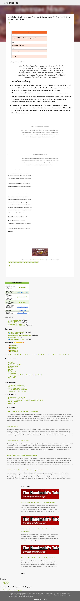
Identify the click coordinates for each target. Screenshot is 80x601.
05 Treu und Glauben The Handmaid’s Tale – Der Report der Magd (38, 557)
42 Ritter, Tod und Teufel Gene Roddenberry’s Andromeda (22, 455)
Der (15, 354)
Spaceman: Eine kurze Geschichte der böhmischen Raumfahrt (25, 400)
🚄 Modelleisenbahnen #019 (16, 339)
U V (62, 354)
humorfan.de (22, 302)
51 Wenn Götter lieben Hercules (17, 387)
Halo (9, 370)
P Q (47, 354)
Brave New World (13, 366)
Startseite (6, 582)
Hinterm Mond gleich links (15, 262)
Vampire (5, 583)
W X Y (68, 354)
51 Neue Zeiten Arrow (12, 426)
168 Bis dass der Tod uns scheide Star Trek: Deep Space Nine (22, 411)
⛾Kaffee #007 (12, 337)
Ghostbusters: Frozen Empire (16, 397)
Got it (45, 599)
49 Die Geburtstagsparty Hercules (17, 389)
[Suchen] (20, 3)
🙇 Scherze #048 (13, 351)
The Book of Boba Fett (14, 365)
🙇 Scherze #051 (13, 347)
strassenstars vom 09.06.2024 (16, 325)
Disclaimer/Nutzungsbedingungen (12, 590)
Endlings (10, 367)
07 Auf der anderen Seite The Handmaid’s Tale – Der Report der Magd (25, 470)
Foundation (11, 369)
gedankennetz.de (22, 296)
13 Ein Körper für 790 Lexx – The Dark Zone (18, 440)
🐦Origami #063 (13, 333)
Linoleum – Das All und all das (16, 399)
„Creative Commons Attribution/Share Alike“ (37, 259)
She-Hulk (10, 362)
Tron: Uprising (12, 376)
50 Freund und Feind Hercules (16, 388)
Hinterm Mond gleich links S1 (31, 262)
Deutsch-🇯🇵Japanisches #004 (16, 332)
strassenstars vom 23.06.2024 (16, 324)
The (58, 354)
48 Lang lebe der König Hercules (17, 391)
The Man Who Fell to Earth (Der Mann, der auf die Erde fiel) (25, 374)
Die (18, 354)
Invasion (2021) (12, 372)
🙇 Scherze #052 (13, 345)
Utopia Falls (11, 377)
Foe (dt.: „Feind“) (13, 401)
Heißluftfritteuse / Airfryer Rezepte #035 (19, 335)
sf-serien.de (11, 2)
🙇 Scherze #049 (13, 350)
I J (31, 354)
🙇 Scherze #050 (13, 348)
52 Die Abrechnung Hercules (16, 385)
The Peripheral (12, 363)
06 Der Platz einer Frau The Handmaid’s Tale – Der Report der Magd (38, 502)
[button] (9, 23)
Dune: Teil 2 (11, 403)
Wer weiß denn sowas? (14, 320)
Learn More (37, 599)
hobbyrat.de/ (22, 287)
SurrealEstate (12, 373)
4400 (9, 379)
